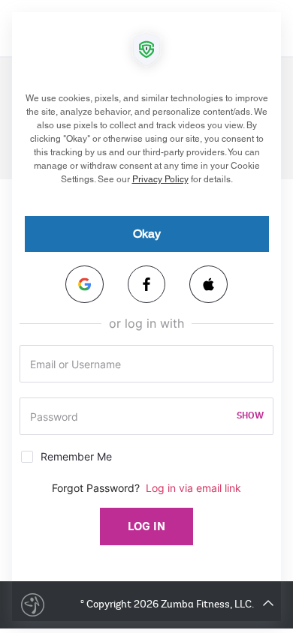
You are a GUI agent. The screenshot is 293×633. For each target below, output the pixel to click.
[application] (146, 316)
